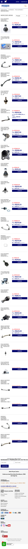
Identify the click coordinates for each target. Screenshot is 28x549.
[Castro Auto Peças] (11, 6)
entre (17, 1)
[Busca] (25, 6)
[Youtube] (8, 525)
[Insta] (4, 525)
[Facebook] (1, 525)
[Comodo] (5, 534)
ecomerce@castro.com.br (9, 486)
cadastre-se (24, 1)
